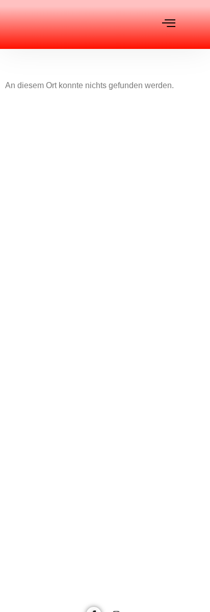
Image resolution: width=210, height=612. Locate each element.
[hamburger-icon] (169, 24)
